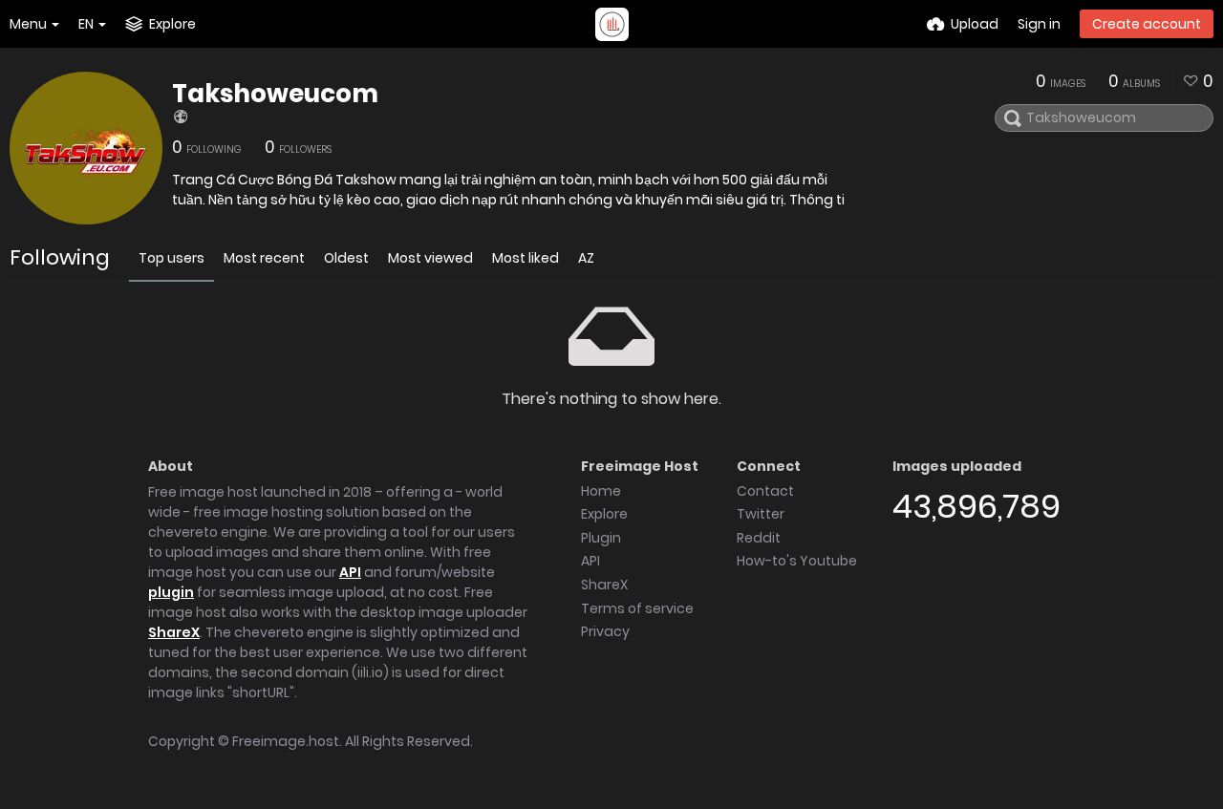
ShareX (174, 632)
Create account (1146, 23)
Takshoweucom (275, 93)
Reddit (759, 537)
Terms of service (637, 608)
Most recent (264, 257)
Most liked (525, 257)
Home (601, 490)
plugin (171, 592)
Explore (604, 513)
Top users (171, 257)
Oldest (346, 257)
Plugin (601, 537)
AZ (586, 257)
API (350, 572)
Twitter (760, 513)
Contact (765, 490)
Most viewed (430, 257)
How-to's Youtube (797, 560)
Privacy (605, 631)
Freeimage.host (285, 741)
